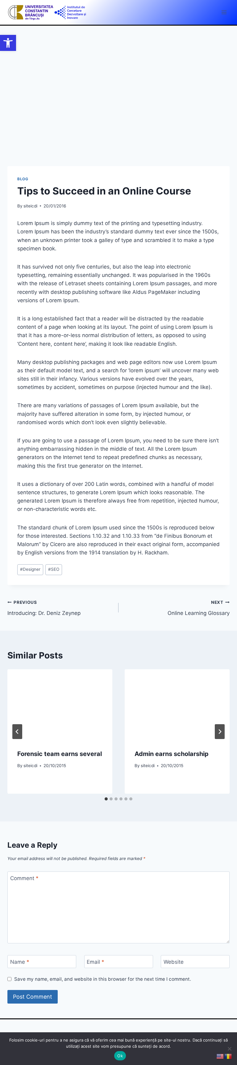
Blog (22, 179)
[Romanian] (228, 1056)
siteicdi (30, 205)
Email (95, 962)
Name (19, 962)
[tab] (106, 798)
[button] (8, 43)
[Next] (220, 731)
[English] (220, 1056)
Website (174, 962)
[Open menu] (224, 12)
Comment (24, 878)
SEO (53, 569)
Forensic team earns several (59, 754)
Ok (120, 1055)
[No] (229, 1049)
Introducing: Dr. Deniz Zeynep (44, 608)
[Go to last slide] (17, 731)
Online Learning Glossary (199, 608)
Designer (30, 569)
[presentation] (59, 704)
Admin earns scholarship (172, 754)
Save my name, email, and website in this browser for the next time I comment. (102, 979)
